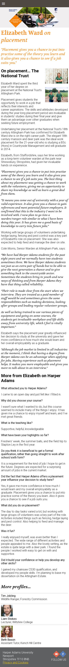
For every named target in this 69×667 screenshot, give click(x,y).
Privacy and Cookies (15, 662)
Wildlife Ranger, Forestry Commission (24, 597)
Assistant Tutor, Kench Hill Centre (21, 641)
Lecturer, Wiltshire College (17, 620)
